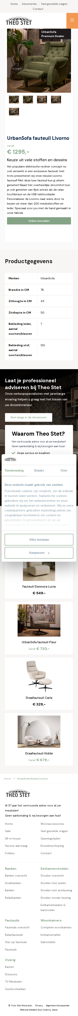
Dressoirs (11, 974)
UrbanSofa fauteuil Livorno (32, 778)
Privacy (39, 1005)
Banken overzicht (16, 875)
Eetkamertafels (51, 935)
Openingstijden (50, 838)
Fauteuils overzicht (17, 927)
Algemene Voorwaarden (58, 1005)
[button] (72, 21)
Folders (10, 853)
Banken (9, 890)
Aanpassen (37, 552)
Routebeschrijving (52, 846)
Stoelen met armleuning (56, 890)
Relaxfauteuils (14, 935)
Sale (8, 831)
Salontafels (48, 942)
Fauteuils (11, 949)
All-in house (13, 838)
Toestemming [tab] (14, 470)
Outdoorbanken (15, 989)
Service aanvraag (16, 846)
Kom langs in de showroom (28, 417)
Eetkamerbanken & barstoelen (53, 907)
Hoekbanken (13, 883)
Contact (46, 853)
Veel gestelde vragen (54, 831)
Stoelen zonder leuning (56, 898)
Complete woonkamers (56, 927)
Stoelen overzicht (52, 875)
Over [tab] (64, 470)
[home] (19, 21)
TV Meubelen (13, 981)
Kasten (9, 967)
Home (7, 778)
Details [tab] (39, 470)
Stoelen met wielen (53, 883)
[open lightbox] (39, 60)
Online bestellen (39, 221)
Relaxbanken (13, 898)
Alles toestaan (39, 539)
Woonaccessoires (52, 824)
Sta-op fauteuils (16, 942)
